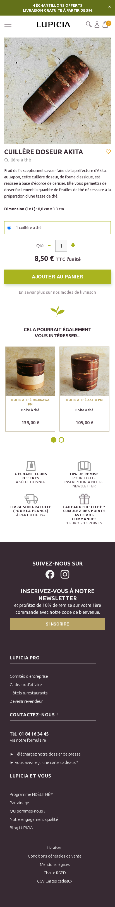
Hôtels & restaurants (29, 693)
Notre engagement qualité (34, 819)
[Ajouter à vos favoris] (108, 152)
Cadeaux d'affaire (26, 684)
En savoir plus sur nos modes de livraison (57, 292)
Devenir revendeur (26, 701)
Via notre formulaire (28, 740)
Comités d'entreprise (29, 676)
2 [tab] (61, 440)
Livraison (55, 848)
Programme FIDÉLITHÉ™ (31, 794)
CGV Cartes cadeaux (54, 881)
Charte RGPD (55, 873)
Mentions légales (55, 864)
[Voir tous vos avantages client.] (31, 466)
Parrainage (19, 802)
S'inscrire (57, 624)
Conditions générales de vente (55, 856)
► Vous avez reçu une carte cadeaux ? (44, 762)
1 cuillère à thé (29, 227)
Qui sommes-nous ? (27, 811)
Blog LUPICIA (21, 827)
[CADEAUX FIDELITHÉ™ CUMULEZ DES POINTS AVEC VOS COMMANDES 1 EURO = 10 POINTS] (84, 499)
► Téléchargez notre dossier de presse (45, 754)
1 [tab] (54, 440)
